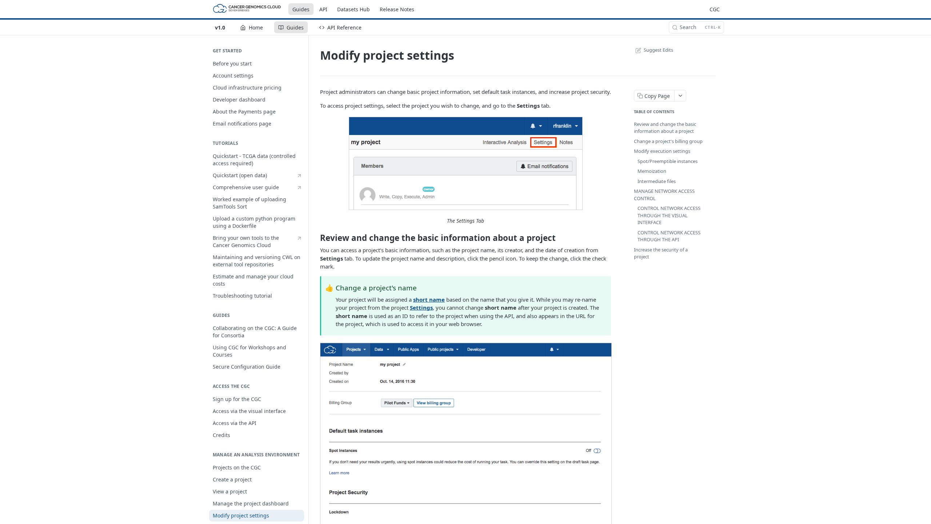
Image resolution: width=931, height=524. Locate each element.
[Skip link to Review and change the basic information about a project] (316, 238)
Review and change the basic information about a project (665, 128)
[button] (465, 163)
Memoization (652, 171)
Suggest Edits (658, 50)
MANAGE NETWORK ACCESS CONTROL (664, 195)
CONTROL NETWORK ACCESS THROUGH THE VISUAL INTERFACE (669, 215)
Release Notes (397, 9)
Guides (300, 9)
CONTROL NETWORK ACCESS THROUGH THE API (669, 236)
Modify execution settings (662, 151)
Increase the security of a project (661, 253)
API (323, 9)
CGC (715, 9)
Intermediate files (657, 181)
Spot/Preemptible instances (668, 161)
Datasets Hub (353, 9)
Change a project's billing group (668, 141)
